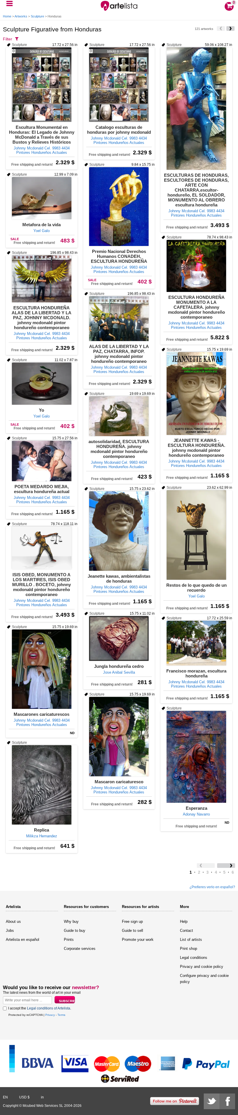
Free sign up (132, 921)
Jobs (10, 930)
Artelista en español (22, 939)
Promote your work (138, 939)
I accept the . (39, 1008)
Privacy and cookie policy (201, 966)
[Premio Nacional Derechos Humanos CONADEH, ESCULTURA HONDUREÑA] (119, 206)
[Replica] (41, 785)
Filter (7, 39)
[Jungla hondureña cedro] (119, 638)
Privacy (50, 1014)
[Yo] (41, 384)
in (42, 1097)
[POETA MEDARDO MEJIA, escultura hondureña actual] (41, 461)
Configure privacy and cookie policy (204, 978)
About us (13, 921)
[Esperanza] (196, 757)
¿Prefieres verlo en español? (212, 887)
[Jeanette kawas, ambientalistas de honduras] (119, 531)
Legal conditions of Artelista (48, 1008)
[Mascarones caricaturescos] (41, 669)
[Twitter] (211, 1101)
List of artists (191, 939)
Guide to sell (132, 930)
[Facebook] (227, 1101)
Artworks (21, 16)
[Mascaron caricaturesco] (119, 736)
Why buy (71, 921)
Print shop (188, 948)
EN (5, 1097)
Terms (61, 1014)
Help (183, 921)
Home (7, 16)
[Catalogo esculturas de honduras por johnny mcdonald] (119, 84)
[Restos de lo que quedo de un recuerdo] (196, 535)
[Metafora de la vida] (41, 198)
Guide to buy (74, 930)
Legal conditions (193, 957)
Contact (186, 930)
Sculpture (37, 16)
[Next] (230, 28)
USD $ (24, 1097)
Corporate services (79, 948)
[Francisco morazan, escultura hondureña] (196, 643)
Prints (69, 939)
